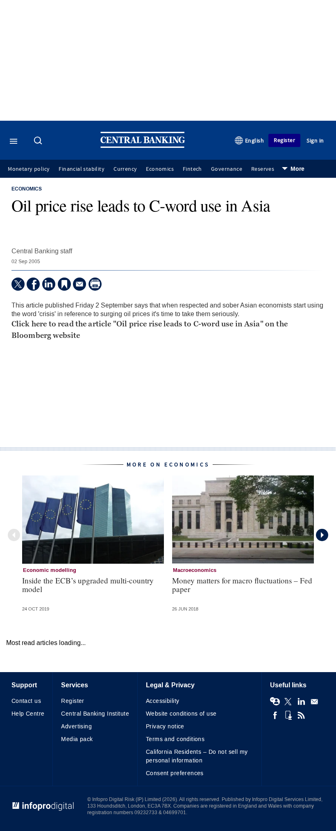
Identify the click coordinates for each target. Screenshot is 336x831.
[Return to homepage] (142, 146)
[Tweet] (18, 284)
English (254, 141)
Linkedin (301, 702)
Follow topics (275, 702)
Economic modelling (49, 570)
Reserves (262, 169)
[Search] (38, 141)
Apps (288, 715)
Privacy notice (165, 726)
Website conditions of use (181, 714)
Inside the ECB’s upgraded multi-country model (88, 584)
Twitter (288, 702)
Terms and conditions (175, 739)
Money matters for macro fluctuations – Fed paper (242, 584)
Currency (125, 169)
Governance (226, 169)
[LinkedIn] (48, 284)
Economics (160, 169)
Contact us (26, 701)
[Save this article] (64, 284)
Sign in (315, 141)
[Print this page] (95, 284)
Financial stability (81, 169)
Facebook (275, 715)
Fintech (192, 169)
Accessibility (162, 701)
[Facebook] (33, 284)
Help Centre (28, 714)
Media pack (77, 739)
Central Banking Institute (95, 714)
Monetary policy (29, 169)
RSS (301, 715)
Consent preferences (175, 773)
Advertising (76, 726)
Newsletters (314, 702)
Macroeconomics (194, 570)
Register (284, 140)
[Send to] (79, 284)
